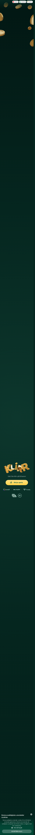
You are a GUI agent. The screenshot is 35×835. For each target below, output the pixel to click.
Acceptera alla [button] (16, 831)
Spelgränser (23, 1)
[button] (16, 828)
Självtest (30, 1)
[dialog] (17, 823)
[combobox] (31, 814)
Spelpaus (16, 1)
